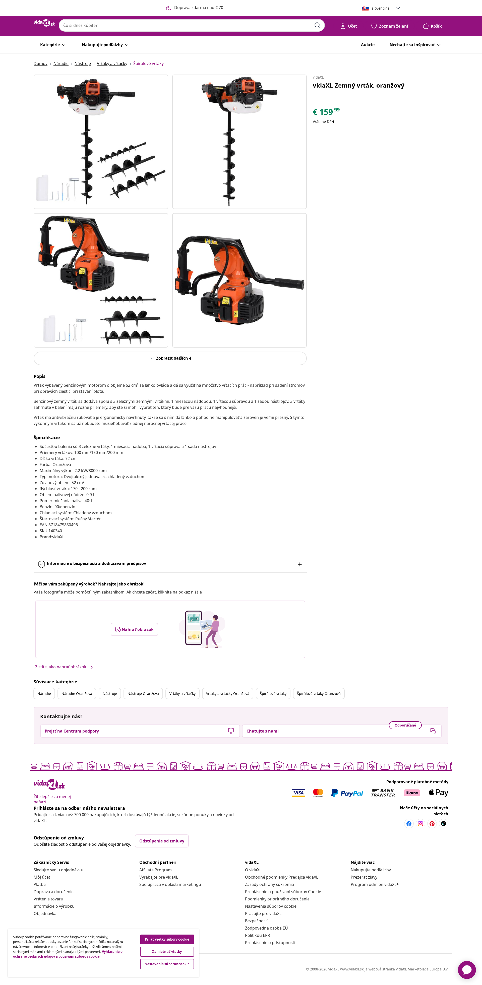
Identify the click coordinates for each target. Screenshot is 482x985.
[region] (103, 953)
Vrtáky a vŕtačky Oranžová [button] (227, 693)
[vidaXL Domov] (44, 23)
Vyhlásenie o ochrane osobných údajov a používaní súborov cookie (68, 954)
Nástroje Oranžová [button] (143, 693)
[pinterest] (432, 823)
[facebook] (408, 823)
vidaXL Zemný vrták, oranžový (358, 85)
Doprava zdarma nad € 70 (198, 7)
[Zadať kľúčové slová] (317, 25)
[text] (326, 113)
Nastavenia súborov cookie (270, 906)
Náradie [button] (44, 693)
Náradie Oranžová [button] (77, 693)
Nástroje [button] (110, 693)
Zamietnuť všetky (167, 951)
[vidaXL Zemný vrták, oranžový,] (101, 142)
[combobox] (192, 25)
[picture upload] (202, 629)
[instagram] (420, 823)
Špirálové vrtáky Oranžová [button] (319, 693)
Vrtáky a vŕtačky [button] (182, 693)
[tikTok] (443, 823)
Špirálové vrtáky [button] (273, 693)
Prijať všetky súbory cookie (167, 939)
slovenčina (381, 8)
